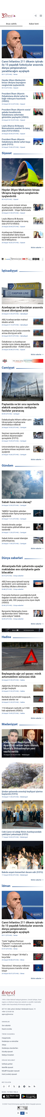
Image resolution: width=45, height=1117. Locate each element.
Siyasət (7, 153)
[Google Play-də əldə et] (29, 1096)
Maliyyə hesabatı (8, 1055)
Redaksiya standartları (10, 1048)
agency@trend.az (7, 1014)
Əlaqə (4, 1045)
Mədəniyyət (10, 724)
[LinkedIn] (29, 1086)
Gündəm (7, 465)
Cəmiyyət (8, 367)
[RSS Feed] (34, 1086)
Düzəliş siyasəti (7, 1051)
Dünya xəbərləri (12, 558)
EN (18, 1113)
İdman (6, 886)
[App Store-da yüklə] (11, 1096)
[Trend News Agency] (8, 993)
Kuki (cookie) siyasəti (9, 1074)
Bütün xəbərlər (36, 247)
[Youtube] (19, 1086)
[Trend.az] (8, 16)
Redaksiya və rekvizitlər (10, 1041)
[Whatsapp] (4, 1086)
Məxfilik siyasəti (7, 1067)
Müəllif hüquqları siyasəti (11, 1071)
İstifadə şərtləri (7, 1064)
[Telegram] (24, 1086)
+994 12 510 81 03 (8, 1011)
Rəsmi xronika (7, 1029)
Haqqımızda (6, 1038)
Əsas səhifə (11, 24)
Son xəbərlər (6, 1025)
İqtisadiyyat (10, 270)
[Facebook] (9, 1086)
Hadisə (6, 637)
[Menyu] (40, 15)
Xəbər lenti (34, 24)
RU (27, 1113)
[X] (14, 1086)
